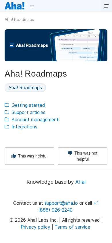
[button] (32, 6)
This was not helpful (85, 156)
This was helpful (32, 156)
